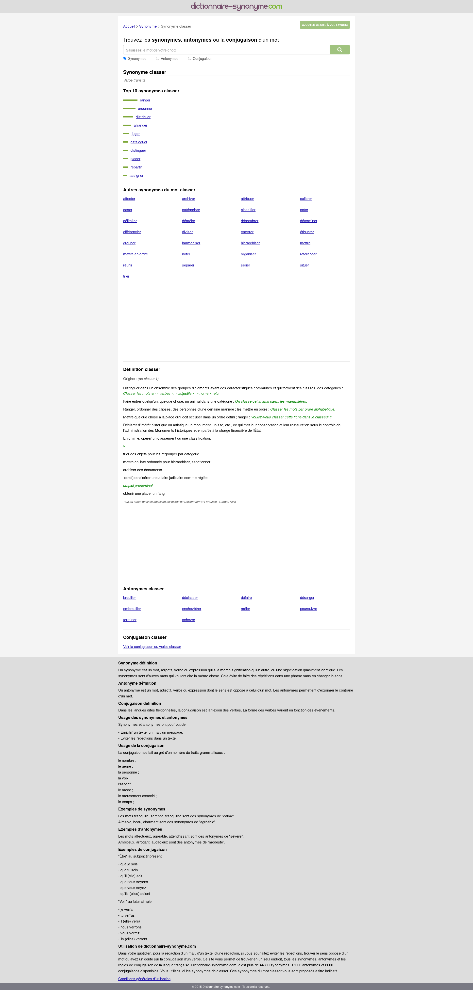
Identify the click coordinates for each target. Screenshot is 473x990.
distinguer (138, 150)
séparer (188, 264)
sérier (245, 264)
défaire (246, 597)
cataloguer (139, 141)
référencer (308, 253)
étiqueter (307, 231)
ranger (145, 99)
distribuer (143, 116)
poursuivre (308, 608)
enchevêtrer (191, 608)
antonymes (198, 39)
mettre (305, 242)
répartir (136, 166)
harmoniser (191, 242)
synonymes (166, 39)
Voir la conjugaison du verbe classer (152, 646)
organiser (248, 253)
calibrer (306, 198)
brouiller (129, 597)
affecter (129, 198)
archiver (188, 198)
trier (126, 276)
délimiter (130, 220)
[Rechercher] (340, 49)
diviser (187, 231)
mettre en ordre (135, 253)
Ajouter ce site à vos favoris (325, 25)
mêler (245, 608)
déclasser (190, 597)
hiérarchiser (250, 242)
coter (304, 209)
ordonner (145, 108)
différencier (132, 231)
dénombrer (249, 220)
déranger (307, 597)
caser (127, 209)
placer (135, 158)
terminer (129, 619)
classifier (248, 209)
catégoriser (191, 209)
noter (186, 253)
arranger (140, 125)
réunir (127, 264)
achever (188, 619)
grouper (129, 242)
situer (304, 264)
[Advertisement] (236, 323)
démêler (188, 220)
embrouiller (132, 608)
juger (136, 133)
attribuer (247, 198)
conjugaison (241, 39)
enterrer (247, 231)
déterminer (308, 220)
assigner (136, 175)
